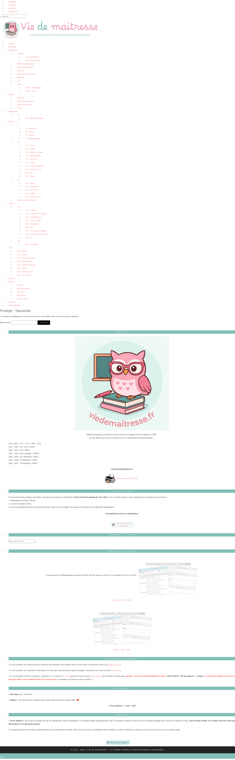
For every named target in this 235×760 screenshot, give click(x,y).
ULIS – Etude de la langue (25, 258)
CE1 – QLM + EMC (32, 159)
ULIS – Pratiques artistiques (26, 265)
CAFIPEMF (20, 77)
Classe (11, 94)
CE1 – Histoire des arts (33, 169)
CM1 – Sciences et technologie (36, 231)
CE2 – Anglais (30, 193)
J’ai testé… (20, 285)
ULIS (10, 248)
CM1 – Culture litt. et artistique (36, 214)
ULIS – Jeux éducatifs (24, 275)
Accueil (11, 43)
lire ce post (66, 676)
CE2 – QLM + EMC (32, 190)
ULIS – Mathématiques (25, 261)
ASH (18, 81)
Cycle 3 (11, 203)
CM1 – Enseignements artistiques (37, 234)
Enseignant (13, 50)
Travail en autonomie (24, 105)
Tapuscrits (20, 71)
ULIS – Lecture (22, 255)
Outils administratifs (32, 57)
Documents (21, 53)
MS (18, 115)
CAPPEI (19, 84)
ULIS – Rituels (21, 251)
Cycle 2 (11, 121)
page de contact (115, 665)
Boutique (12, 47)
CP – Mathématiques (33, 139)
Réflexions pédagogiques (25, 64)
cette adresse (116, 670)
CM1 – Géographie (32, 224)
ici (52, 676)
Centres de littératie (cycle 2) (27, 200)
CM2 (18, 241)
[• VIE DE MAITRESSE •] (50, 29)
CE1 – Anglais (30, 162)
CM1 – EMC (30, 227)
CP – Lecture (30, 132)
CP (18, 125)
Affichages (20, 98)
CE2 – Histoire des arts (33, 197)
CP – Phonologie (31, 128)
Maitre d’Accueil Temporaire (26, 74)
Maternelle (13, 111)
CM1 (18, 207)
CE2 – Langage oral (32, 186)
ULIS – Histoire (22, 268)
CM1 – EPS (29, 238)
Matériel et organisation (25, 101)
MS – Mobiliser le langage (34, 118)
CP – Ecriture (30, 135)
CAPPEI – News (31, 91)
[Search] (1, 16)
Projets (19, 108)
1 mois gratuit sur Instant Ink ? (127, 478)
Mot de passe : (6, 322)
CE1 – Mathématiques (33, 156)
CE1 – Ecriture (30, 149)
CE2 (18, 180)
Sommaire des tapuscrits (25, 67)
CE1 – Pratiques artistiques (35, 166)
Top (1, 757)
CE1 (18, 142)
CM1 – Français (31, 210)
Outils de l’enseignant (33, 60)
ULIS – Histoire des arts (25, 272)
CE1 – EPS (29, 173)
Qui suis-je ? (21, 292)
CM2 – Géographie (32, 244)
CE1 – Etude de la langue (34, 152)
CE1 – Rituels (30, 176)
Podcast (12, 278)
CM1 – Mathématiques (33, 217)
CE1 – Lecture (30, 145)
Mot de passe (21, 295)
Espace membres (23, 299)
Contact (12, 302)
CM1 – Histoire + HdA (33, 220)
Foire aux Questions (24, 288)
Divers (11, 282)
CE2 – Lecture (30, 183)
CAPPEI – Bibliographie (33, 88)
